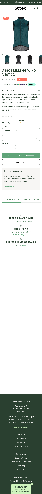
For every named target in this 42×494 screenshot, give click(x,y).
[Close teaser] (32, 484)
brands (24, 245)
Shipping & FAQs (21, 477)
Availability (21, 120)
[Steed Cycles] (21, 8)
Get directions (21, 427)
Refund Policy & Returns (21, 481)
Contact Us (9, 187)
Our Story (21, 434)
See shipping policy (21, 234)
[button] (33, 8)
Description (8, 90)
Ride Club (21, 442)
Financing (21, 465)
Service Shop (21, 458)
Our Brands (21, 454)
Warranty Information (21, 461)
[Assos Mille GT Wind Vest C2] (7, 59)
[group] (21, 2)
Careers (21, 469)
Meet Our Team (21, 446)
